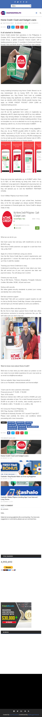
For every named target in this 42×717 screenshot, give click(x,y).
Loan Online (22, 426)
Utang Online (22, 428)
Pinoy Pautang (12, 428)
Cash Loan (29, 422)
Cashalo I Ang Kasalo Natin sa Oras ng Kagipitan (18, 476)
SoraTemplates (14, 714)
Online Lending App (33, 426)
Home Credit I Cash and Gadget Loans (14, 456)
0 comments (34, 23)
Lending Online (12, 426)
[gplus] (21, 711)
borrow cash (20, 422)
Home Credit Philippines (24, 424)
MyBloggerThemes (33, 714)
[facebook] (15, 2)
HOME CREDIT (11, 424)
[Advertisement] (16, 586)
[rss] (28, 711)
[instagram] (26, 2)
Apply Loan (11, 422)
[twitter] (18, 2)
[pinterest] (25, 711)
